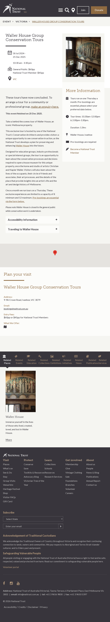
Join (83, 10)
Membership (71, 464)
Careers (69, 493)
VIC (15, 79)
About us (90, 464)
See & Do (7, 472)
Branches (70, 484)
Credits (22, 607)
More (9, 439)
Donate (99, 10)
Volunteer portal (11, 567)
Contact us (91, 484)
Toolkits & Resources (34, 472)
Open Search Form (67, 10)
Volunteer (70, 489)
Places (6, 464)
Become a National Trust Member (82, 151)
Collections (50, 464)
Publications (92, 476)
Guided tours (5, 327)
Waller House (22, 145)
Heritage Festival (11, 489)
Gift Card (7, 501)
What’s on (8, 468)
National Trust (17, 8)
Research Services (53, 476)
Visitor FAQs (9, 497)
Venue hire (8, 484)
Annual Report (93, 480)
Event (7, 21)
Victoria (22, 21)
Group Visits (9, 480)
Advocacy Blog (31, 476)
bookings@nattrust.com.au (16, 308)
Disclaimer (33, 607)
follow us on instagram (11, 583)
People (89, 468)
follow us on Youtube (18, 583)
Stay (5, 476)
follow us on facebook (4, 583)
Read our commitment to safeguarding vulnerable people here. (73, 561)
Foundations (71, 480)
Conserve (28, 464)
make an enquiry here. (45, 106)
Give (67, 468)
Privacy (44, 607)
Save (26, 468)
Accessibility (10, 607)
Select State (73, 10)
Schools (48, 468)
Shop (5, 493)
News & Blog (92, 472)
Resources (50, 472)
